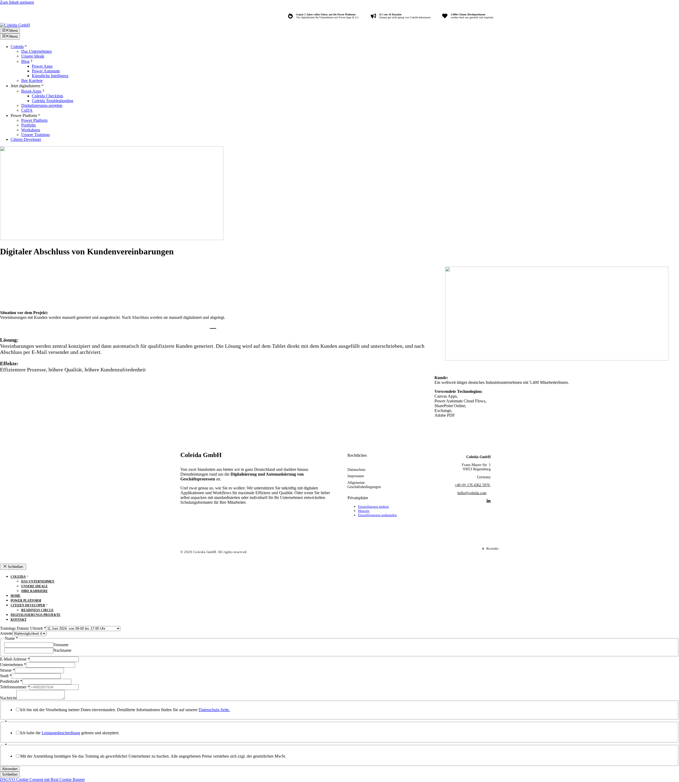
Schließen (10, 774)
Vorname (60, 644)
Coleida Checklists (47, 96)
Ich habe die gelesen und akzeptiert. (69, 733)
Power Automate (46, 71)
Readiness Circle (37, 610)
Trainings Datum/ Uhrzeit (23, 628)
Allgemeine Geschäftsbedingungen (364, 485)
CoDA (27, 110)
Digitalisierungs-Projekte (35, 615)
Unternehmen (13, 664)
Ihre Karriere (32, 80)
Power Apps (42, 66)
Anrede (6, 633)
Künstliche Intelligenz (50, 75)
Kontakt (19, 620)
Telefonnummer (15, 687)
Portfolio (28, 125)
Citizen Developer (26, 139)
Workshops (30, 130)
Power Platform (34, 120)
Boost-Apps (31, 91)
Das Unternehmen (36, 51)
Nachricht (8, 698)
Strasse (7, 670)
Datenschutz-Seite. (214, 709)
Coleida (17, 46)
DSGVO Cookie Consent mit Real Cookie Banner (42, 779)
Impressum (355, 476)
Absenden (10, 769)
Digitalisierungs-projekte (41, 105)
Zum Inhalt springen (17, 2)
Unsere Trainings (35, 134)
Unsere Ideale (32, 56)
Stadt (6, 676)
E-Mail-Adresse (15, 659)
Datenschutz (356, 470)
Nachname (62, 650)
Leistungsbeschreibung (61, 733)
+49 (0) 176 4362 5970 (473, 485)
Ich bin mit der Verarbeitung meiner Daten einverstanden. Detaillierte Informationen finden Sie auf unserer (125, 709)
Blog (25, 61)
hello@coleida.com (472, 493)
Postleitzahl (11, 681)
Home (15, 596)
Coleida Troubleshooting (52, 100)
